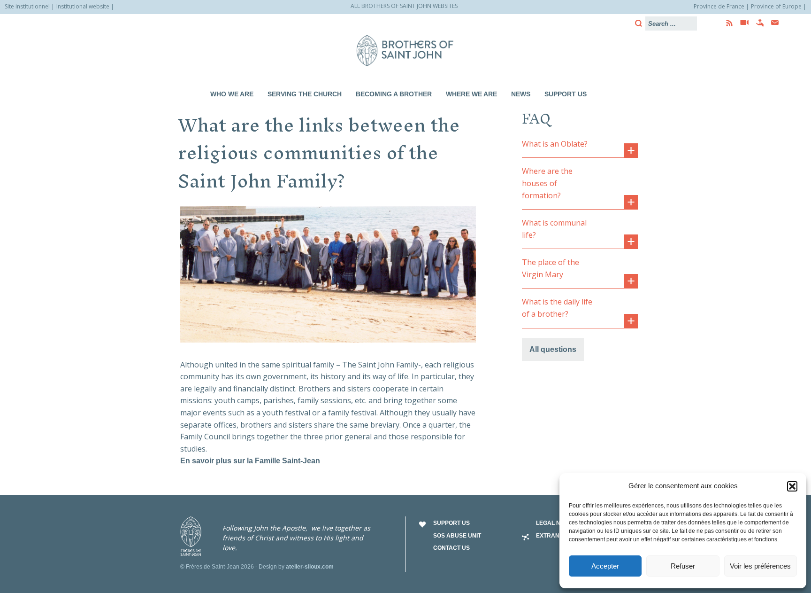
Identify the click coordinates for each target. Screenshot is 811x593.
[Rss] (726, 23)
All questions (552, 349)
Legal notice (556, 523)
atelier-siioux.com (310, 566)
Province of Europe (776, 6)
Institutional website (82, 6)
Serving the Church (305, 94)
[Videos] (741, 23)
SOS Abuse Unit (457, 535)
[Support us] (757, 23)
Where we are (471, 94)
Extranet (551, 535)
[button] (792, 486)
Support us (565, 94)
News (520, 94)
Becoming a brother (394, 94)
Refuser (683, 566)
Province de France (719, 6)
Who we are (231, 94)
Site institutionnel (27, 6)
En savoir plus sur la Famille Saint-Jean (250, 461)
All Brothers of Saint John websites (404, 6)
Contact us (451, 548)
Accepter (605, 566)
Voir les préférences (760, 566)
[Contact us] (772, 22)
